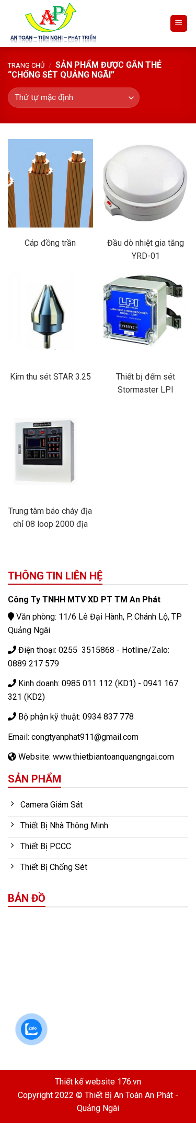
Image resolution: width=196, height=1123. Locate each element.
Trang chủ (26, 65)
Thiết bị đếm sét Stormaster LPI (145, 383)
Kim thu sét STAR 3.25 (50, 377)
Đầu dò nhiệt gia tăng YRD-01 (145, 249)
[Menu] (179, 23)
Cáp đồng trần (50, 243)
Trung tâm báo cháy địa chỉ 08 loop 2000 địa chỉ (50, 518)
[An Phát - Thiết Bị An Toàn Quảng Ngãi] (81, 23)
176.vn (129, 1082)
